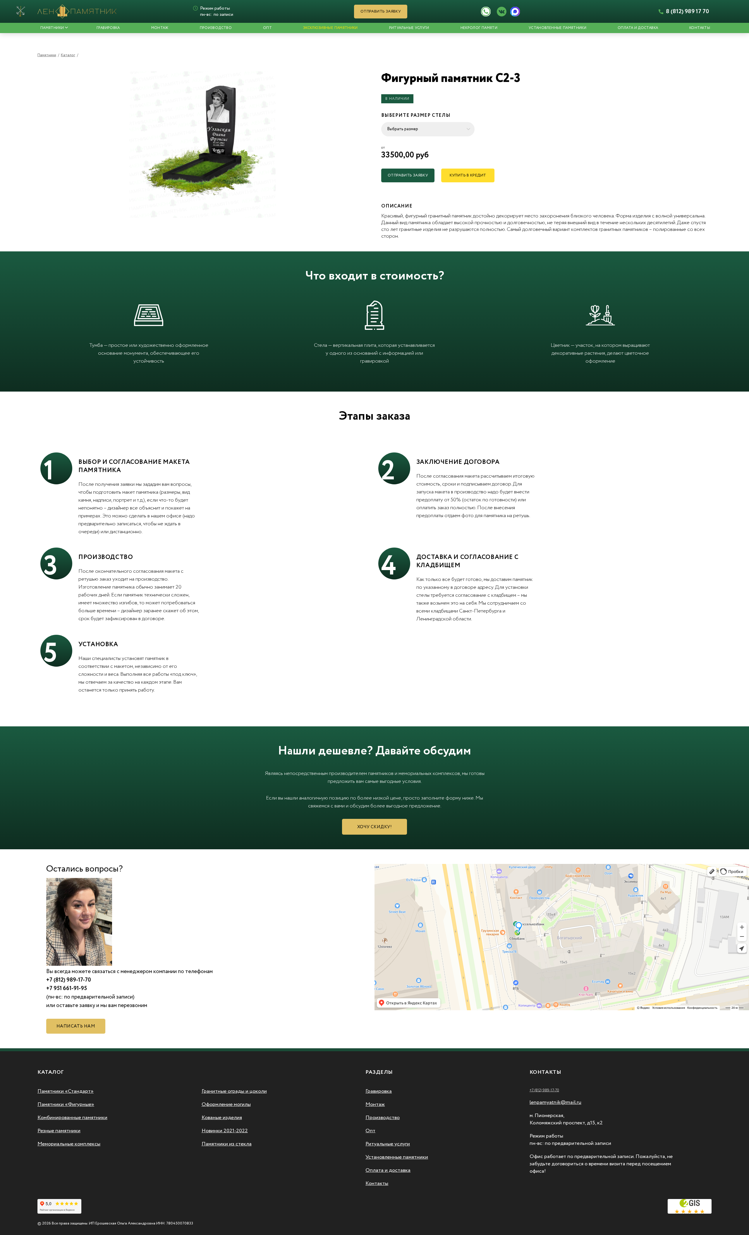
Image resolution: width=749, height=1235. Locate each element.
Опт (370, 1131)
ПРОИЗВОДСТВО (216, 27)
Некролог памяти (479, 27)
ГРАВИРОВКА (108, 27)
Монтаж (375, 1104)
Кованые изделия (222, 1117)
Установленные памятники (557, 27)
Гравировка (378, 1091)
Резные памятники (58, 1131)
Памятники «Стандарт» (65, 1091)
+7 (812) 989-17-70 (544, 1090)
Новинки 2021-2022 (225, 1131)
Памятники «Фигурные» (65, 1104)
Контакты (376, 1183)
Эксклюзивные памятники (330, 27)
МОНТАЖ (160, 27)
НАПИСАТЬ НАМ (75, 1026)
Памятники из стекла (227, 1144)
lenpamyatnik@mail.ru (555, 1102)
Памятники (46, 55)
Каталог (68, 55)
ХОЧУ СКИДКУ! (374, 827)
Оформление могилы (226, 1104)
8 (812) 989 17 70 (687, 11)
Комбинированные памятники (72, 1117)
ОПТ (267, 27)
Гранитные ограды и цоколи (234, 1091)
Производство (382, 1117)
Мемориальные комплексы (68, 1144)
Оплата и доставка (638, 27)
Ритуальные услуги (409, 27)
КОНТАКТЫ (699, 27)
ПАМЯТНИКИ (52, 27)
